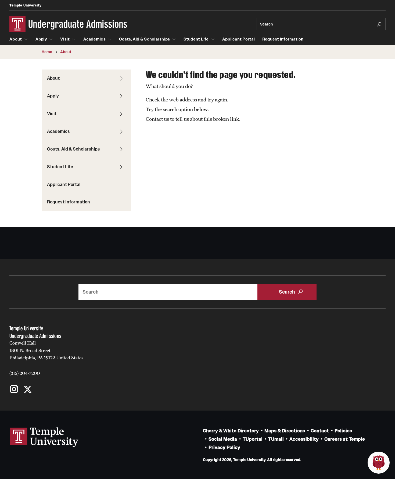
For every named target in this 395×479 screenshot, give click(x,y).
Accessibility (304, 439)
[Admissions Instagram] (14, 389)
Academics (94, 39)
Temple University (25, 5)
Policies (343, 431)
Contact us (157, 119)
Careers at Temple (344, 439)
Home (47, 51)
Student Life (196, 39)
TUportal (253, 439)
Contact (320, 431)
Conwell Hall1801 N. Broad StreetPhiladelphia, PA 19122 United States (46, 350)
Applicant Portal (238, 39)
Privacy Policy (224, 447)
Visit (65, 39)
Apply (41, 39)
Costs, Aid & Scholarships (144, 39)
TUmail (276, 439)
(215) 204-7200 (24, 373)
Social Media (223, 439)
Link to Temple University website (44, 437)
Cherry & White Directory (231, 431)
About (15, 39)
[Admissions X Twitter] (27, 389)
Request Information (283, 39)
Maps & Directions (284, 431)
